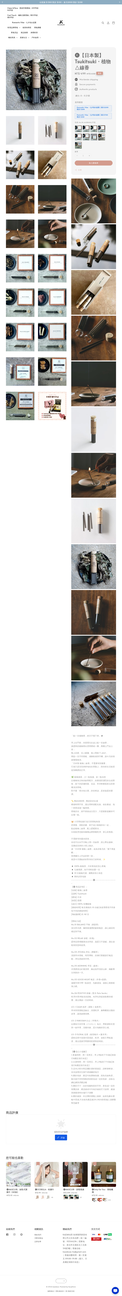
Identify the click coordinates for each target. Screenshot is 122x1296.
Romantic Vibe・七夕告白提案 (24, 22)
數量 (76, 152)
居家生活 (23, 37)
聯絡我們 (37, 1235)
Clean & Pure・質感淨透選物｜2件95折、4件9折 (23, 9)
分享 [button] (80, 170)
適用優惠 (79, 102)
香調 (85, 122)
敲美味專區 (27, 27)
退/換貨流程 (70, 1291)
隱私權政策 (60, 1291)
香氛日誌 (14, 32)
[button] (103, 23)
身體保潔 (34, 32)
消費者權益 (38, 1238)
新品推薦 (24, 32)
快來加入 (75, 2)
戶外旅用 (35, 37)
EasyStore (72, 1287)
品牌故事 (37, 1241)
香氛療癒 (37, 27)
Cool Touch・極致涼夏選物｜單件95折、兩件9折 (23, 16)
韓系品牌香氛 (13, 27)
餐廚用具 (11, 37)
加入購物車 (93, 163)
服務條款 (51, 1291)
